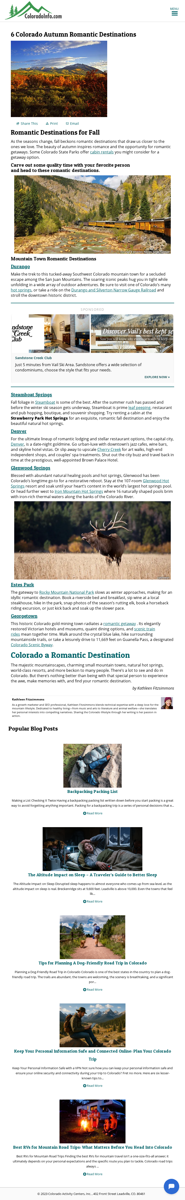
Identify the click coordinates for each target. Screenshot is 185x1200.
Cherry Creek (109, 449)
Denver (18, 431)
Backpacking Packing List (92, 791)
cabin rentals (102, 152)
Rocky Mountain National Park (66, 592)
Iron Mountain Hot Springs (79, 491)
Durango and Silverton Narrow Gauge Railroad (113, 290)
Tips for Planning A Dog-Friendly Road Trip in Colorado (93, 962)
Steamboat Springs (31, 394)
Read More (94, 813)
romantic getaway (119, 623)
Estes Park (22, 584)
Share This (29, 123)
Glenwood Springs (30, 468)
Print (54, 123)
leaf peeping (139, 407)
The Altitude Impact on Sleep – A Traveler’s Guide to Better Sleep (92, 874)
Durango (20, 266)
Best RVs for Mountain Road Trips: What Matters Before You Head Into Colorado (92, 1147)
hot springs (21, 290)
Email (74, 123)
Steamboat (45, 402)
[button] (174, 8)
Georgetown (24, 616)
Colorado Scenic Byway (32, 644)
